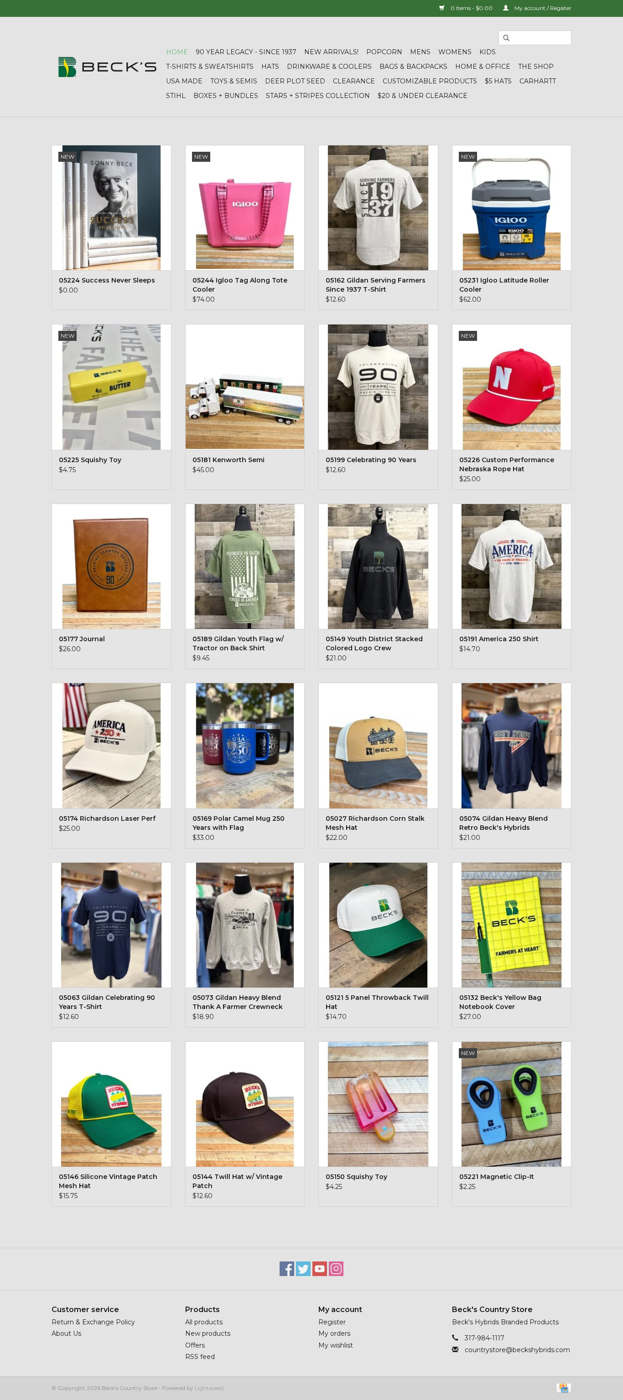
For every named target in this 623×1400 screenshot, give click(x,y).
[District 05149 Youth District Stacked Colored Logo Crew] (378, 566)
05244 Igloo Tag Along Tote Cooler (239, 284)
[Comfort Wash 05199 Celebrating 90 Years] (378, 386)
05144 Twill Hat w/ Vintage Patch (237, 1181)
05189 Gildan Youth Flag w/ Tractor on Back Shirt (238, 643)
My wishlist (335, 1345)
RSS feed (200, 1357)
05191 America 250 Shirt (499, 639)
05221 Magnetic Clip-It (496, 1177)
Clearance (354, 81)
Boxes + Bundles (225, 96)
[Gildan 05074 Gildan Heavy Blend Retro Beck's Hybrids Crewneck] (512, 745)
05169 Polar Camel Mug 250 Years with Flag (238, 823)
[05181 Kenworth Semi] (245, 386)
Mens (420, 52)
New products (207, 1333)
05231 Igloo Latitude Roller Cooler (504, 284)
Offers (195, 1345)
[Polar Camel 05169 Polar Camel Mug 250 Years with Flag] (245, 745)
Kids (487, 52)
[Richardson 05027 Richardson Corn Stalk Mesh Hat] (378, 745)
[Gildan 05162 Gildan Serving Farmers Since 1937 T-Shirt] (378, 207)
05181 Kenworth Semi (228, 460)
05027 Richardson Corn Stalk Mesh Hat (375, 823)
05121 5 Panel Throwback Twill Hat (377, 1002)
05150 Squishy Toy (356, 1177)
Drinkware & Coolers (329, 66)
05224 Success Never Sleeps (107, 280)
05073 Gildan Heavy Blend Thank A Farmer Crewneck (237, 1002)
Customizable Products (430, 81)
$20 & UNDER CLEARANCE (422, 96)
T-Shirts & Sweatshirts (210, 66)
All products (204, 1322)
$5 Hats (498, 81)
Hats (270, 66)
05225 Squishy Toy (90, 460)
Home (177, 52)
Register (332, 1322)
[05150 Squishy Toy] (378, 1104)
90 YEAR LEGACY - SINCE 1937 (246, 52)
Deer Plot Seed (295, 81)
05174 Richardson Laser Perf (107, 818)
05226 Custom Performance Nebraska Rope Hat (506, 464)
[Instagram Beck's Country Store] (336, 1268)
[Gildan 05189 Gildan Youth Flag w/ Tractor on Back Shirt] (245, 566)
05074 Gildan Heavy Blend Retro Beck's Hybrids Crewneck (503, 823)
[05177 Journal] (111, 566)
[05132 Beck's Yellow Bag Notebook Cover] (512, 925)
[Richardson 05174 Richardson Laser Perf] (111, 745)
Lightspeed (209, 1388)
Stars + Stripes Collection (318, 96)
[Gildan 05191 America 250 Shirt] (512, 566)
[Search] (506, 38)
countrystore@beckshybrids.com (517, 1350)
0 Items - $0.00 (471, 8)
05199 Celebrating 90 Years (371, 460)
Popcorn (384, 52)
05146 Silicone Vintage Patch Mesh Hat (108, 1181)
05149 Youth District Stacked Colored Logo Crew (374, 643)
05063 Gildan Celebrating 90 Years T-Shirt (107, 1002)
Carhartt (537, 81)
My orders (334, 1333)
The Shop (536, 66)
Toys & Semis (233, 81)
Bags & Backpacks (413, 66)
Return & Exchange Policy (93, 1322)
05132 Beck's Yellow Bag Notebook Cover (500, 1002)
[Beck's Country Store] (107, 66)
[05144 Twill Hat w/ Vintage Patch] (245, 1104)
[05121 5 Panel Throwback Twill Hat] (378, 925)
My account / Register (542, 8)
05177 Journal (82, 639)
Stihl (176, 96)
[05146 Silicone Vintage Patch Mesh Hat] (111, 1104)
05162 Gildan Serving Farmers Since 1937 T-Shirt (376, 284)
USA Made (184, 81)
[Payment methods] (562, 1387)
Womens (455, 52)
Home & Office (482, 66)
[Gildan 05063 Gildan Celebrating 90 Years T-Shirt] (111, 925)
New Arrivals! (331, 52)
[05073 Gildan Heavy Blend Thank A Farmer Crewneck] (245, 925)
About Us (66, 1333)
